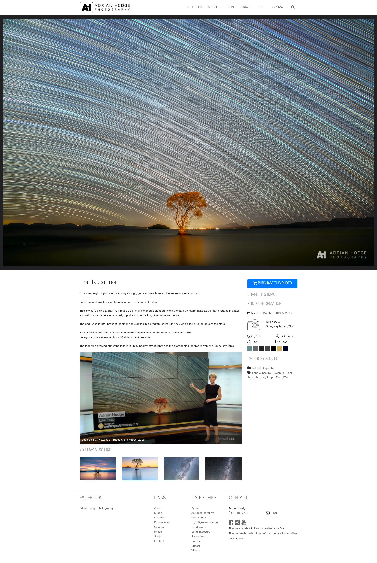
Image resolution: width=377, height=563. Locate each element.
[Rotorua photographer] (105, 7)
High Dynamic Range (204, 522)
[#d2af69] (279, 348)
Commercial (198, 517)
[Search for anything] (292, 7)
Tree (279, 377)
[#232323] (261, 348)
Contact (278, 6)
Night (288, 372)
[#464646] (267, 348)
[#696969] (255, 348)
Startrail (260, 377)
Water (286, 377)
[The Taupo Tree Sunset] (98, 468)
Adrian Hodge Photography (96, 508)
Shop (261, 6)
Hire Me (229, 6)
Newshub (278, 372)
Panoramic (198, 536)
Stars (250, 377)
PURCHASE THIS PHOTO (274, 284)
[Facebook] (231, 523)
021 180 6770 (239, 512)
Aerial (195, 508)
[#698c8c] (249, 348)
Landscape (198, 526)
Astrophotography (263, 368)
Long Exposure (200, 531)
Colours (159, 526)
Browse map (162, 522)
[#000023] (285, 348)
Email (274, 512)
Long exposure (261, 372)
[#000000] (273, 348)
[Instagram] (237, 523)
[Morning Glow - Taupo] (140, 468)
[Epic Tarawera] (182, 468)
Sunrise (196, 541)
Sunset (195, 545)
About (212, 6)
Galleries (194, 6)
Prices (246, 6)
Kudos (158, 512)
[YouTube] (243, 523)
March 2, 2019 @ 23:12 (277, 313)
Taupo (270, 377)
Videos (195, 550)
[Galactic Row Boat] (223, 468)
